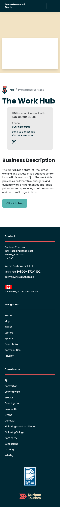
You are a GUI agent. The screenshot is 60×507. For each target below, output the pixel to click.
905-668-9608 (21, 127)
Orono (8, 415)
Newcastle (11, 409)
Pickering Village (14, 432)
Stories (9, 332)
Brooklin (9, 397)
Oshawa (9, 420)
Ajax (12, 90)
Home (8, 315)
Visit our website (22, 135)
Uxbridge (10, 449)
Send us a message (23, 131)
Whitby (9, 455)
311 (19, 266)
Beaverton (11, 386)
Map (7, 321)
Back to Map (16, 203)
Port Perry (11, 438)
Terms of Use (13, 350)
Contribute (11, 344)
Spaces (9, 338)
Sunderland (11, 444)
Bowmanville (12, 392)
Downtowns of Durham (15, 6)
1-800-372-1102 (22, 272)
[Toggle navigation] (50, 6)
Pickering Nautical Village (20, 426)
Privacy (9, 356)
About (8, 327)
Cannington (12, 403)
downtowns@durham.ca (19, 277)
